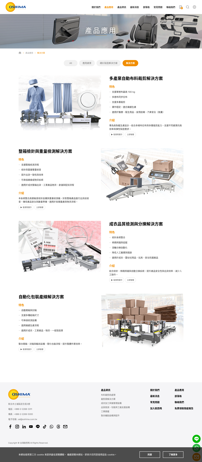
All (70, 63)
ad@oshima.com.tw (27, 419)
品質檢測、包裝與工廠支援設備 (115, 407)
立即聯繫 (130, 134)
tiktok (45, 427)
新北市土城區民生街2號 (19, 404)
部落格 (146, 7)
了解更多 (173, 454)
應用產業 (87, 63)
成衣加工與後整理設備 (111, 403)
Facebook (10, 427)
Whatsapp (51, 427)
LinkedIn (24, 427)
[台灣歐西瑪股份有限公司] (15, 7)
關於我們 (96, 7)
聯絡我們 (170, 7)
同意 (150, 454)
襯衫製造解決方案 (108, 63)
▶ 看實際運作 (116, 134)
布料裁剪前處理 (108, 395)
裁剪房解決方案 (108, 399)
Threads (58, 427)
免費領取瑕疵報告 (184, 408)
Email (65, 427)
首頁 (20, 52)
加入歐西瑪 (156, 408)
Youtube (31, 427)
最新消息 (134, 7)
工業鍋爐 (105, 411)
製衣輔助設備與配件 (110, 415)
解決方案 (130, 63)
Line (196, 439)
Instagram (17, 427)
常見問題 (158, 7)
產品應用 (108, 7)
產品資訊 (121, 7)
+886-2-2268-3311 (23, 409)
